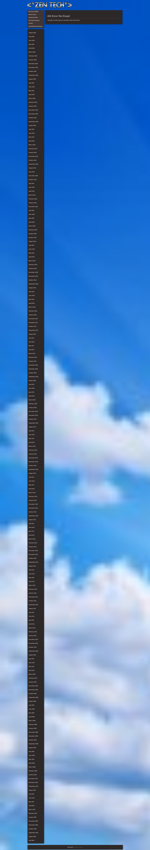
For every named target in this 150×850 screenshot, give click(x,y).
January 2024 (33, 152)
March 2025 (32, 98)
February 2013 (33, 543)
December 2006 (33, 821)
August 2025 (32, 79)
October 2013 (33, 512)
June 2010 (32, 662)
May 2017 (31, 345)
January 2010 (33, 682)
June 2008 (32, 755)
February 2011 (33, 631)
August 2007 (32, 790)
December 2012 (33, 550)
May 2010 (31, 666)
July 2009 (31, 705)
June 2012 (32, 573)
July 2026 (31, 36)
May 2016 (31, 392)
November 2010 (33, 643)
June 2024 (32, 133)
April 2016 (32, 396)
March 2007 (32, 809)
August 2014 (32, 473)
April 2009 (32, 716)
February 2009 (33, 724)
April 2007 (32, 805)
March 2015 (32, 446)
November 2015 (33, 415)
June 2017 (32, 342)
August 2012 (32, 566)
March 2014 (32, 492)
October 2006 (33, 829)
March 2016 (32, 400)
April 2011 (31, 624)
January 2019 (33, 268)
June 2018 (32, 295)
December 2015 (33, 411)
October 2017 (33, 326)
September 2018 (33, 284)
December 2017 (33, 318)
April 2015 (32, 442)
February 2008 (33, 771)
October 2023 (33, 160)
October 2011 (32, 601)
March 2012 (32, 585)
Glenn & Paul (113, 5)
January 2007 (33, 817)
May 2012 (31, 577)
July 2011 (31, 612)
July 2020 (31, 210)
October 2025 (33, 71)
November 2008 (33, 736)
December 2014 (33, 458)
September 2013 (33, 516)
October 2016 (33, 373)
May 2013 (31, 531)
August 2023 (32, 168)
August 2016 (32, 380)
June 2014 (32, 481)
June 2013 (32, 527)
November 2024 (33, 114)
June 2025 (32, 87)
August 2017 (32, 334)
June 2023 (32, 172)
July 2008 (31, 751)
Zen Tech (70, 847)
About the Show (100, 5)
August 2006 (32, 836)
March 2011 (32, 628)
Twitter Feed (120, 5)
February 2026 (33, 56)
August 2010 (32, 655)
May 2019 (31, 253)
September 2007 (33, 786)
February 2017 (33, 357)
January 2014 (33, 500)
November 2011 (33, 597)
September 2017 (33, 330)
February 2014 (33, 496)
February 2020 (33, 230)
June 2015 (32, 434)
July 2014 (31, 477)
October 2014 (33, 465)
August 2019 (32, 241)
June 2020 (32, 214)
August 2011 (32, 608)
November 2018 (33, 276)
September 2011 (33, 604)
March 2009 (32, 720)
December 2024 (33, 110)
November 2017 (33, 322)
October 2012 (33, 558)
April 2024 (32, 141)
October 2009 (33, 693)
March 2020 (32, 226)
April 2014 (32, 488)
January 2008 (33, 774)
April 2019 (32, 257)
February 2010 (33, 678)
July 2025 (31, 83)
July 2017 (31, 338)
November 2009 (33, 689)
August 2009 (32, 701)
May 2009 (31, 713)
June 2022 (32, 187)
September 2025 (33, 75)
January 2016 (33, 407)
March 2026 (32, 52)
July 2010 (31, 659)
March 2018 (32, 307)
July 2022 (31, 183)
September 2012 (33, 562)
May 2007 (31, 802)
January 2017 (33, 361)
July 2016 (31, 384)
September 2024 (33, 121)
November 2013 (33, 508)
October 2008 (33, 740)
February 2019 (33, 264)
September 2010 (33, 651)
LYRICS (103, 5)
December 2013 (33, 504)
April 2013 (32, 535)
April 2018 (32, 303)
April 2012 (32, 581)
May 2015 (31, 438)
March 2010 (32, 674)
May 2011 (31, 620)
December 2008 (33, 732)
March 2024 (32, 145)
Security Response (107, 5)
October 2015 (33, 419)
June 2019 (32, 249)
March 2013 (32, 539)
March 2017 (32, 353)
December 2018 (33, 272)
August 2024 (32, 125)
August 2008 (32, 747)
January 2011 (33, 635)
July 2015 (31, 431)
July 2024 (31, 129)
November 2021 (33, 206)
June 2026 (32, 40)
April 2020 (32, 222)
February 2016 (33, 403)
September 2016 (33, 376)
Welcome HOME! (117, 5)
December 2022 (33, 175)
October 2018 (33, 280)
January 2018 (33, 315)
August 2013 (32, 519)
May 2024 (31, 137)
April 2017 (32, 349)
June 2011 (32, 616)
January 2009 (33, 728)
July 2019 (31, 245)
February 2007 (33, 813)
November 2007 (33, 782)
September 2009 (33, 697)
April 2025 (32, 94)
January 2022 (33, 202)
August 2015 (32, 427)
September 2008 (33, 744)
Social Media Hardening (110, 5)
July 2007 (31, 794)
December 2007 (33, 778)
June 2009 (32, 709)
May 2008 (31, 759)
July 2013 (31, 523)
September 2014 (33, 469)
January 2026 (33, 60)
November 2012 (33, 554)
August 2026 (32, 32)
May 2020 (31, 218)
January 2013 (33, 546)
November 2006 (33, 825)
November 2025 (33, 67)
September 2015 (33, 423)
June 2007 (32, 798)
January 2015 (33, 454)
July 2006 (31, 840)
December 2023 (33, 156)
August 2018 (32, 288)
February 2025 (33, 102)
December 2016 (33, 365)
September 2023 (33, 164)
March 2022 (32, 195)
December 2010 (33, 639)
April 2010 (32, 670)
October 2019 (33, 237)
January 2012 (33, 593)
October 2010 (33, 647)
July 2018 (31, 291)
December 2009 (33, 686)
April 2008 (32, 763)
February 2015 (33, 450)
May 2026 (31, 44)
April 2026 (32, 48)
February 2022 (33, 199)
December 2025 (33, 63)
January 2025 (33, 106)
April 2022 (32, 191)
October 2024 (33, 117)
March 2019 (32, 260)
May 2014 (31, 485)
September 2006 (33, 832)
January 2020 (33, 233)
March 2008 (32, 767)
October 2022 (33, 179)
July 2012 (31, 570)
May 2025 (31, 90)
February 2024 (33, 148)
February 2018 (33, 311)
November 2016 (33, 369)
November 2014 (33, 461)
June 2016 (32, 388)
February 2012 (33, 589)
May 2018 (31, 299)
